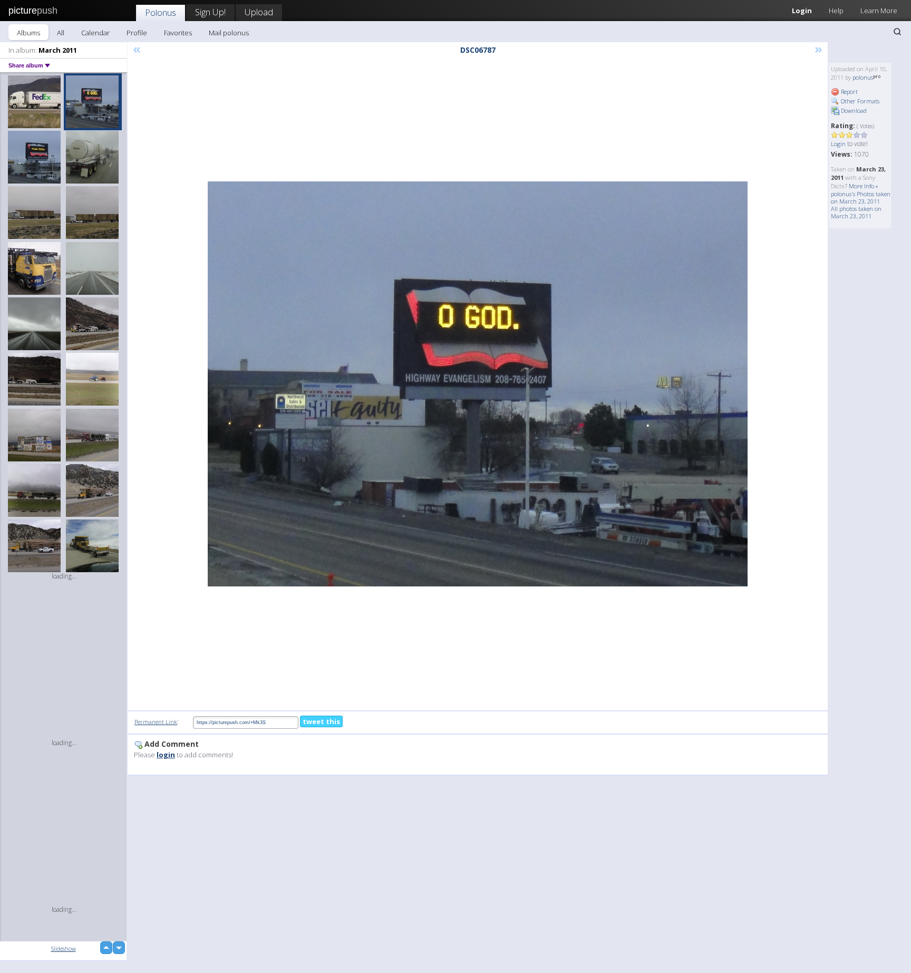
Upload (259, 12)
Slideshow (63, 948)
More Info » (863, 186)
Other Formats (859, 101)
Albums (28, 32)
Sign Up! (210, 12)
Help (836, 10)
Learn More (878, 10)
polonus (862, 77)
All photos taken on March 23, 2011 (856, 212)
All (60, 32)
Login (802, 10)
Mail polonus (229, 32)
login (166, 754)
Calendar (95, 32)
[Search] (897, 31)
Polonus (160, 12)
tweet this (321, 721)
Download (853, 110)
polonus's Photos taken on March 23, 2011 (860, 197)
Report (848, 91)
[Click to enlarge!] (478, 383)
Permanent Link (155, 722)
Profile (137, 32)
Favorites (178, 32)
